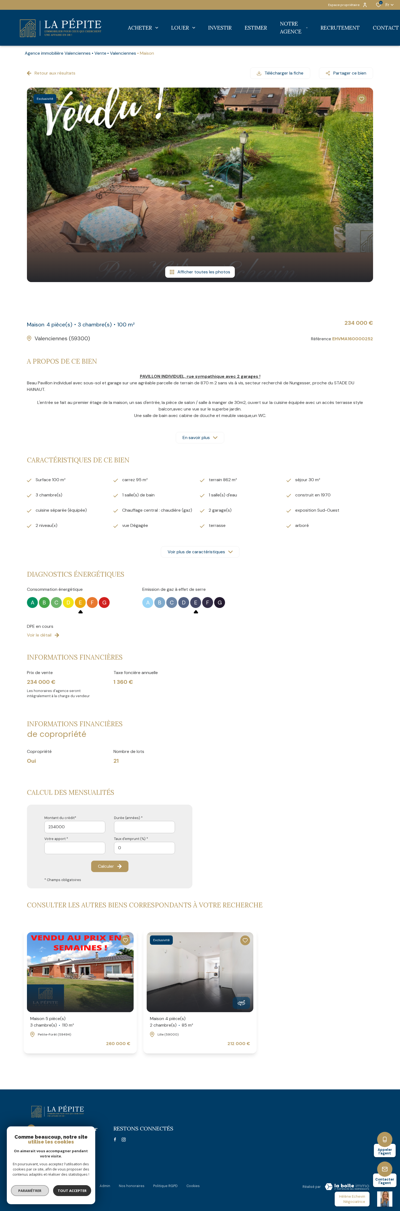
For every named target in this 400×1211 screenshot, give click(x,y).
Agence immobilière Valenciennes (58, 53)
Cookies (193, 1186)
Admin (105, 1186)
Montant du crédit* (60, 817)
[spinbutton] (144, 848)
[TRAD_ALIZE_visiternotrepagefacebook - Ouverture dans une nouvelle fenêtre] (115, 1139)
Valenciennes (123, 53)
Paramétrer (30, 1190)
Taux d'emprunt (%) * (131, 838)
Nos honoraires (131, 1186)
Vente (100, 53)
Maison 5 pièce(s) (52, 1022)
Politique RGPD (165, 1186)
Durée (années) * (128, 817)
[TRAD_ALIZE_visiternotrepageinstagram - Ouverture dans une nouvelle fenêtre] (124, 1140)
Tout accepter (72, 1190)
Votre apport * (56, 838)
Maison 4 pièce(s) (171, 1022)
